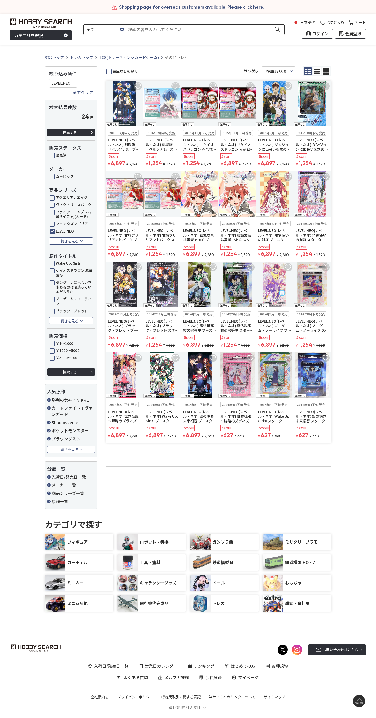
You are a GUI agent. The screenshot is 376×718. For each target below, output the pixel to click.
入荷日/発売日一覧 (69, 477)
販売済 (61, 155)
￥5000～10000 (68, 357)
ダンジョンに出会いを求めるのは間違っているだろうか (74, 287)
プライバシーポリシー (135, 696)
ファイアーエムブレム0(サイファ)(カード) (73, 214)
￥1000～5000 (67, 350)
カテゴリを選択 (28, 35)
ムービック (65, 176)
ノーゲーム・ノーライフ (74, 301)
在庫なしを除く (125, 71)
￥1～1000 (64, 343)
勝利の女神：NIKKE (70, 400)
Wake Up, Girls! (69, 263)
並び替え (251, 71)
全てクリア (83, 92)
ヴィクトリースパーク (73, 204)
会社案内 (98, 696)
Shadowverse (65, 422)
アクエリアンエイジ (71, 197)
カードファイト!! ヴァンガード (72, 411)
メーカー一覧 (64, 485)
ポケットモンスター (70, 430)
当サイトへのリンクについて (232, 696)
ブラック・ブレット (72, 310)
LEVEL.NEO (60, 83)
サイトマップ (274, 696)
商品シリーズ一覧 (68, 493)
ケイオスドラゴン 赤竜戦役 (74, 272)
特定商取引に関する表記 (181, 696)
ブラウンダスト (66, 439)
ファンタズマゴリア (72, 223)
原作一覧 (60, 501)
